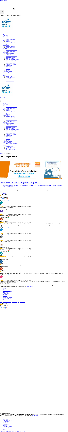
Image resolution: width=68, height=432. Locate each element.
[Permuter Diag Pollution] (23, 119)
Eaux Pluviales (9, 65)
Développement (9, 67)
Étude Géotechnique (10, 53)
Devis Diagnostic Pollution (11, 50)
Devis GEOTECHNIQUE (11, 38)
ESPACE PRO (9, 78)
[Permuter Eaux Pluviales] (23, 115)
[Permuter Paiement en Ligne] (23, 142)
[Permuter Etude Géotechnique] (23, 105)
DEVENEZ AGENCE (10, 79)
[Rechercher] (0, 7)
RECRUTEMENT (10, 81)
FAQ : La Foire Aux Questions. (12, 59)
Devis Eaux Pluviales (10, 46)
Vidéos (7, 70)
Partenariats (8, 69)
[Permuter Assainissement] (23, 109)
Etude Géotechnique (7, 291)
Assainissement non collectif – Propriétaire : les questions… (20, 183)
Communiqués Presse (10, 63)
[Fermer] (2, 12)
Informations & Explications (11, 60)
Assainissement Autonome (11, 64)
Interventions (8, 66)
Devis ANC (8, 41)
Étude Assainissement (10, 54)
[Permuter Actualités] (23, 122)
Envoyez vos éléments (10, 39)
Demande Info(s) (9, 76)
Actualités (5, 185)
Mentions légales (15, 302)
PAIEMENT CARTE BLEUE (12, 73)
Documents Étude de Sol (11, 58)
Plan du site (22, 302)
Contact (4, 299)
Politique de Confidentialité (5, 302)
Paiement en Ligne (7, 298)
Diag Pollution (6, 294)
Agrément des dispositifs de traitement (14, 44)
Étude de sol (5, 35)
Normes (7, 61)
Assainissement (6, 292)
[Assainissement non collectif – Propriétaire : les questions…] (31, 179)
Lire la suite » (3, 193)
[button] (9, 45)
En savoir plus (30, 286)
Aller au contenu (3, 0)
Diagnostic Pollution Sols (11, 57)
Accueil (4, 34)
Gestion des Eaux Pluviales (11, 56)
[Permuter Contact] (23, 145)
